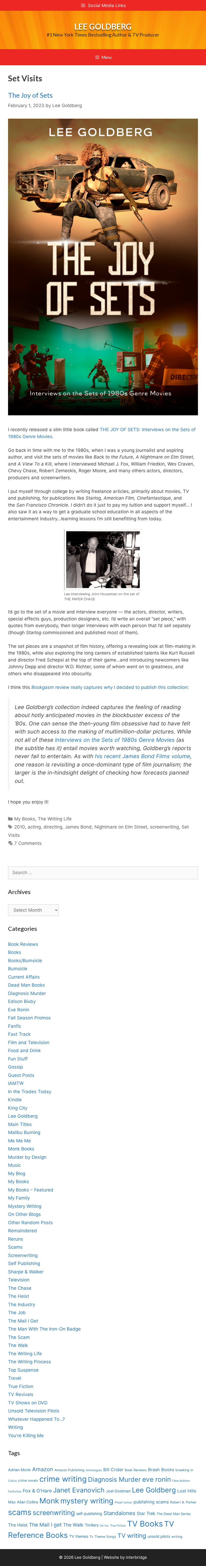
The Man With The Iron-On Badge (44, 1329)
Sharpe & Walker (25, 1271)
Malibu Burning (24, 1132)
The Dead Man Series (174, 1514)
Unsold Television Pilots (33, 1411)
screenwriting (164, 827)
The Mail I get (45, 1525)
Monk (49, 1500)
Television (19, 1279)
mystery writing (86, 1500)
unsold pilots (159, 1536)
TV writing (131, 1535)
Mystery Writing (24, 1206)
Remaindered (22, 1230)
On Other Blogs (24, 1214)
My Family (19, 1198)
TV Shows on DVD (27, 1402)
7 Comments (28, 843)
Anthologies (94, 1470)
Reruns (15, 1239)
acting (34, 827)
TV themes (78, 1536)
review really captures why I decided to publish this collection (109, 687)
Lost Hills (186, 1491)
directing (52, 827)
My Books (24, 819)
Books (14, 952)
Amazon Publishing (69, 1470)
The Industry (21, 1304)
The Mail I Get (23, 1321)
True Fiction (20, 1386)
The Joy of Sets (30, 95)
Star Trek (146, 1513)
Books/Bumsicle (25, 960)
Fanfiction (14, 1491)
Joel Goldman (118, 1491)
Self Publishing (24, 1263)
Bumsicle (17, 968)
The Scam (19, 1337)
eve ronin (156, 1479)
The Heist (18, 1296)
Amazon (42, 1469)
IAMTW (16, 1083)
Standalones (119, 1513)
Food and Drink (24, 1050)
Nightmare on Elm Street (120, 827)
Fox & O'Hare (37, 1491)
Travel (14, 1378)
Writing (15, 1427)
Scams (15, 1247)
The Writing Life (55, 819)
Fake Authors (181, 1481)
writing (176, 1537)
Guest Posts (21, 1075)
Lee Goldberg (103, 26)
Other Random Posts (30, 1222)
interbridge (136, 1557)
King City (17, 1108)
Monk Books (21, 1148)
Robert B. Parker (183, 1502)
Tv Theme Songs (103, 1537)
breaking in (184, 1470)
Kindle (15, 1099)
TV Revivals (20, 1394)
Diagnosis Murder (27, 993)
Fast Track (19, 1034)
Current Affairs (24, 977)
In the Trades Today (29, 1091)
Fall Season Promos (29, 1017)
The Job (17, 1312)
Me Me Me (19, 1140)
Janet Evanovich (79, 1490)
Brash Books (161, 1469)
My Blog (16, 1173)
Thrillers (91, 1525)
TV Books (145, 1523)
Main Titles (20, 1124)
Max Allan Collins (23, 1502)
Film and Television (28, 1042)
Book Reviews (23, 944)
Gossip (15, 1067)
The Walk (18, 1345)
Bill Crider (113, 1469)
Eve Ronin (18, 1009)
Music (14, 1165)
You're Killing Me (26, 1435)
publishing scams (151, 1502)
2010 (19, 827)
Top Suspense (23, 1370)
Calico (12, 1481)
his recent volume (142, 756)
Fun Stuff (18, 1059)
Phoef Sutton (123, 1502)
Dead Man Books (26, 985)
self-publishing (89, 1513)
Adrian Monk (19, 1469)
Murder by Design (27, 1157)
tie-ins (104, 1525)
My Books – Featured (30, 1190)
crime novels (28, 1480)
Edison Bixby (22, 1001)
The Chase (19, 1288)
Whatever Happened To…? (36, 1419)
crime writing (63, 1479)
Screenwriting (23, 1255)
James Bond (78, 827)
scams (19, 1512)
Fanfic (14, 1026)
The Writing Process (29, 1361)
